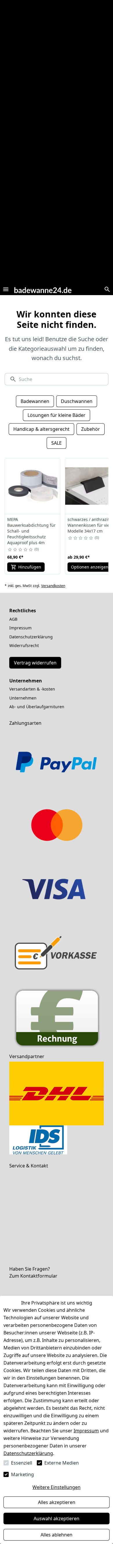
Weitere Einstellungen (56, 1487)
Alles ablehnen (56, 1535)
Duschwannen (76, 401)
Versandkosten (53, 586)
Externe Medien (61, 1463)
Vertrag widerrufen (35, 663)
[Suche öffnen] (107, 289)
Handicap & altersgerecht (41, 429)
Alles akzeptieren (56, 1502)
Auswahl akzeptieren (56, 1518)
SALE (56, 443)
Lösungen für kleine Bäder (56, 415)
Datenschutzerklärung (28, 1453)
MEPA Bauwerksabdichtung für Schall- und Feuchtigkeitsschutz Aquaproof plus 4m (31, 531)
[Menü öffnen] (6, 289)
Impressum (86, 1430)
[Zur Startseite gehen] (43, 289)
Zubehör (90, 429)
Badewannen (35, 401)
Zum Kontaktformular (33, 1276)
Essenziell (21, 1463)
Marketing (22, 1474)
